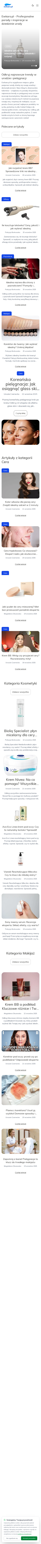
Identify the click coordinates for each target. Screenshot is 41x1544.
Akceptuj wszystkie (29, 1538)
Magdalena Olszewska (12, 614)
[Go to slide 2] (34, 65)
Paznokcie (7, 256)
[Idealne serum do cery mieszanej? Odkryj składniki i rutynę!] (20, 48)
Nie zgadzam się (12, 1538)
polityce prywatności (24, 1534)
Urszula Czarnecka (13, 175)
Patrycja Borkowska (11, 61)
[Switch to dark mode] (33, 5)
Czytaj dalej (20, 413)
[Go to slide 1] (32, 65)
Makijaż (6, 144)
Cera (8, 46)
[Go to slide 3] (36, 66)
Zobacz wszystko (20, 135)
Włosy (6, 199)
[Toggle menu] (37, 5)
